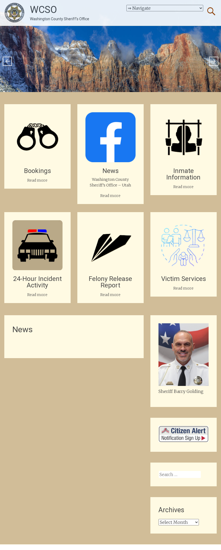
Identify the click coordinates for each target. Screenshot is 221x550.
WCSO (43, 9)
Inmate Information (183, 174)
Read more (37, 180)
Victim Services (183, 279)
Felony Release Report (110, 282)
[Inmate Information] (183, 115)
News (110, 171)
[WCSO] (14, 13)
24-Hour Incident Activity (37, 282)
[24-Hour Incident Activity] (37, 223)
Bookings (37, 171)
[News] (110, 115)
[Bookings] (37, 115)
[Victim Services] (183, 223)
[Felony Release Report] (110, 223)
